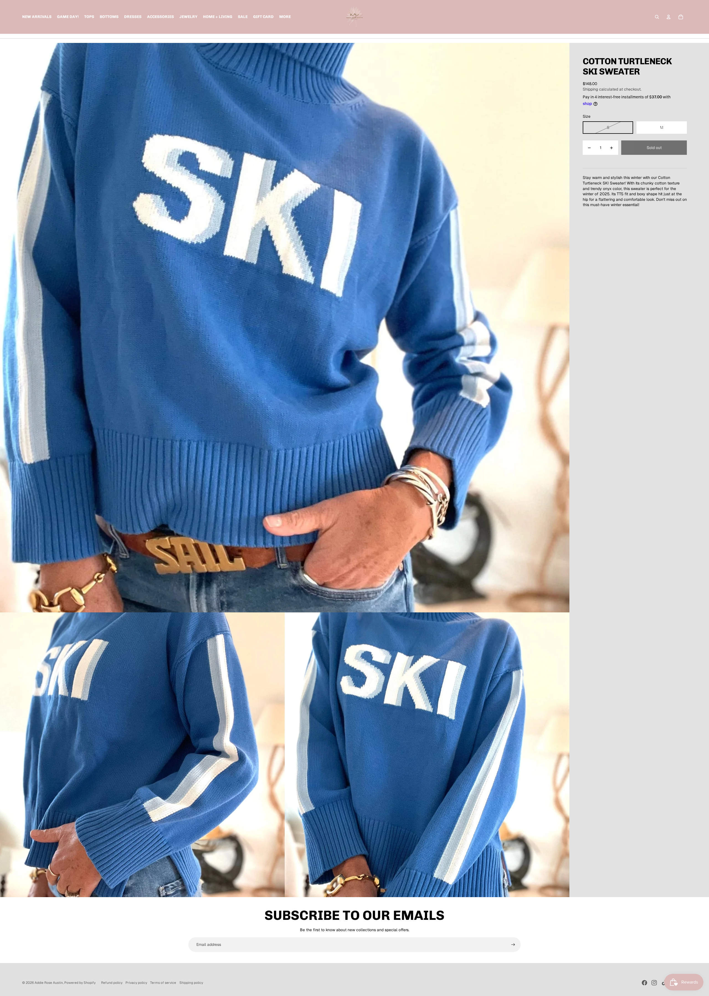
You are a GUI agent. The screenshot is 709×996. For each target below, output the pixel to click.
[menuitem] (285, 17)
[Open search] (657, 17)
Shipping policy (191, 982)
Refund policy (111, 982)
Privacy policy (136, 982)
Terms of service (163, 982)
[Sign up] (513, 945)
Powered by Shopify (80, 982)
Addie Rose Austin (49, 982)
